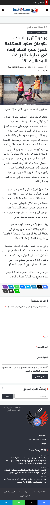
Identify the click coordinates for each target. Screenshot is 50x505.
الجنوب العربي (32, 27)
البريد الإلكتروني (42, 347)
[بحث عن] (3, 11)
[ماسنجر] (21, 287)
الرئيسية (42, 27)
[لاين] (16, 291)
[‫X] (38, 287)
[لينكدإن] (33, 287)
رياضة (30, 32)
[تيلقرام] (10, 287)
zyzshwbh (41, 67)
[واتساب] (16, 287)
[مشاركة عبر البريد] (10, 291)
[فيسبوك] (44, 287)
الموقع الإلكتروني (42, 357)
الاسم (45, 336)
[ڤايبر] (4, 287)
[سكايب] (27, 287)
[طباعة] (4, 291)
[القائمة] (47, 11)
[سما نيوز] (25, 10)
